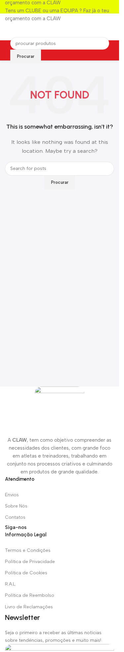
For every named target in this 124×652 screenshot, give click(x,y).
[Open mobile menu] (111, 27)
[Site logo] (59, 27)
